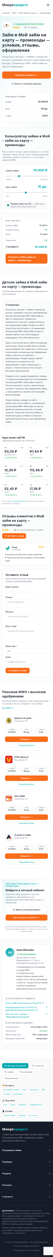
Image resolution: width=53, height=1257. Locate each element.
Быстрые (22, 1115)
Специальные (11, 1078)
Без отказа (33, 1115)
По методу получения (15, 1065)
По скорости (38, 1065)
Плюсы (9, 597)
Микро (15, 5)
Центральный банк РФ (18, 501)
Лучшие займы (9, 1115)
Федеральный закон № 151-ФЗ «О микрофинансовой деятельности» (22, 1008)
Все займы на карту (11, 1090)
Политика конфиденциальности (26, 1246)
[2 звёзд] (12, 591)
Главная (6, 13)
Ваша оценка (12, 587)
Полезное (7, 1185)
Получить (25, 739)
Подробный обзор (26, 745)
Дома (12, 1105)
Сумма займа (12, 170)
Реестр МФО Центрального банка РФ (23, 1003)
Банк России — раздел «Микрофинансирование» (18, 1015)
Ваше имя (11, 646)
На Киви (6, 1094)
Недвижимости (36, 1105)
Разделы (6, 1173)
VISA (24, 1090)
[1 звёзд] (8, 591)
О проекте (7, 1197)
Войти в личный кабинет (28, 83)
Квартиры (22, 1105)
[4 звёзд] (22, 591)
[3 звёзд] (17, 591)
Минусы (9, 612)
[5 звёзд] (27, 591)
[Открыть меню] (48, 5)
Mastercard (33, 1090)
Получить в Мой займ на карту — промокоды (22, 259)
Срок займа (11, 187)
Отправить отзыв (17, 670)
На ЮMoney (18, 1094)
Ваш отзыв (12, 626)
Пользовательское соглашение (26, 1250)
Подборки (7, 1162)
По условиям (26, 1072)
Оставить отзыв (16, 536)
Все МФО (6, 708)
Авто (5, 1105)
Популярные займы (11, 1150)
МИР (44, 1090)
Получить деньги (25, 75)
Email (8, 657)
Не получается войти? (24, 917)
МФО (14, 13)
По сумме (9, 1072)
